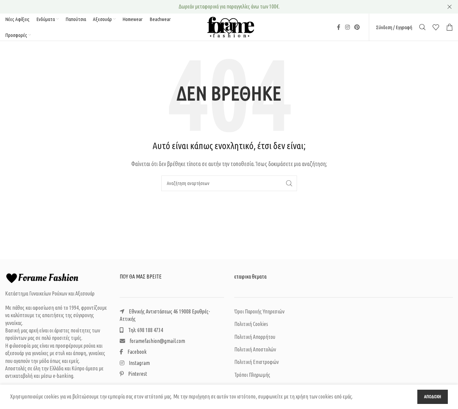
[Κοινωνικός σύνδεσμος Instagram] (347, 27)
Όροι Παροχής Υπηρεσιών (259, 311)
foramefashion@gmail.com (156, 341)
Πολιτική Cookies (251, 324)
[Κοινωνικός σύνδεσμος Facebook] (339, 27)
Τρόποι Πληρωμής (252, 375)
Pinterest (137, 374)
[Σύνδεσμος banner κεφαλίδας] (229, 7)
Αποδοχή (432, 396)
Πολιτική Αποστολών (255, 349)
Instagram (139, 363)
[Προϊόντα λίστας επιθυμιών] (436, 27)
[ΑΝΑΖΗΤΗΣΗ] (289, 183)
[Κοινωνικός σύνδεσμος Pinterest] (357, 27)
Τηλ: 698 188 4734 (145, 330)
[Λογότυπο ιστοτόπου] (229, 26)
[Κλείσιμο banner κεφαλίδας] (449, 7)
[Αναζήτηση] (422, 27)
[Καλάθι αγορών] (449, 27)
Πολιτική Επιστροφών (256, 362)
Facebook (136, 352)
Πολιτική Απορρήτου (254, 337)
